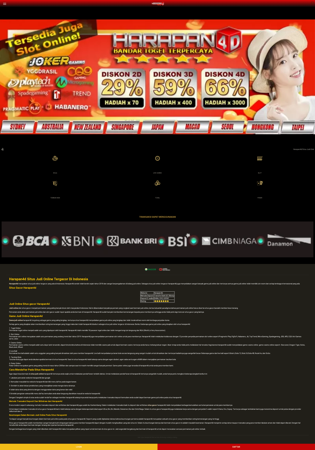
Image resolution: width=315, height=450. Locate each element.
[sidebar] (4, 3)
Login (79, 447)
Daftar (236, 447)
